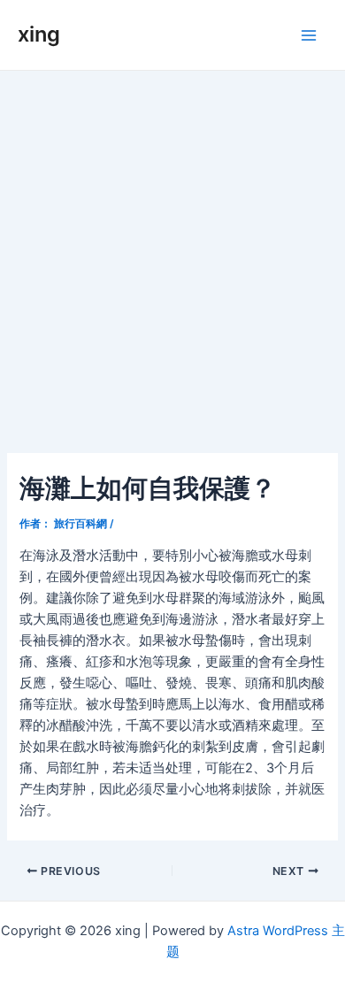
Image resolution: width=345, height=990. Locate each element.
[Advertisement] (172, 252)
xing (39, 34)
